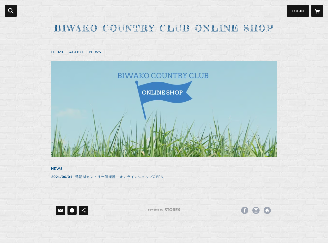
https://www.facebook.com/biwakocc (244, 210)
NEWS (95, 51)
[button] (298, 11)
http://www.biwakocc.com (267, 210)
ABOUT (76, 51)
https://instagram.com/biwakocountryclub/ (256, 210)
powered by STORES (164, 211)
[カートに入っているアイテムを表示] (317, 11)
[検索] (11, 11)
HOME (57, 51)
